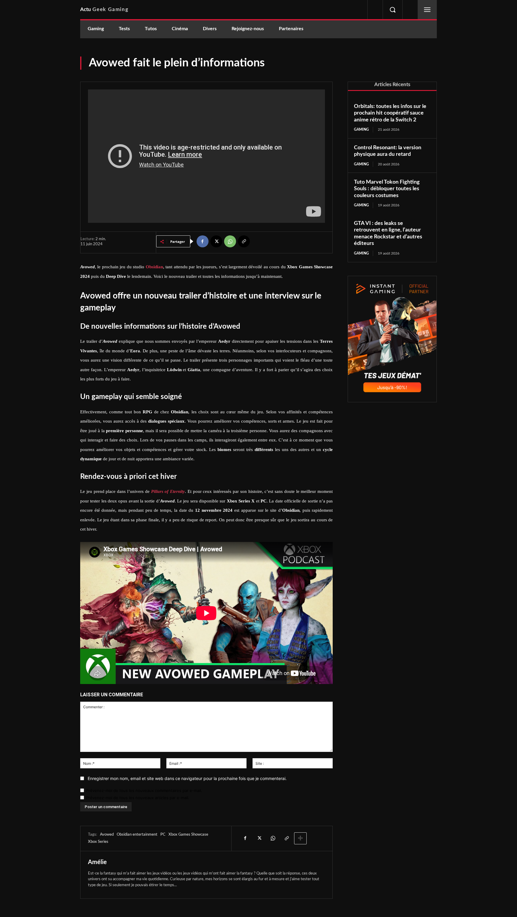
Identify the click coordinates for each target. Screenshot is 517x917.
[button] (392, 9)
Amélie (97, 862)
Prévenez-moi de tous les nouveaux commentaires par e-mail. (144, 790)
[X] (216, 241)
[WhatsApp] (230, 241)
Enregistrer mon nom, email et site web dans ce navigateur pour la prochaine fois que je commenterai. (187, 778)
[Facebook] (203, 241)
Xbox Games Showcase (188, 835)
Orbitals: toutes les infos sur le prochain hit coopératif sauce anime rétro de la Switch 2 (390, 113)
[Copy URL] (244, 241)
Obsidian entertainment (137, 835)
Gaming (361, 129)
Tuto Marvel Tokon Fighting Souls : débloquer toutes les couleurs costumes (387, 188)
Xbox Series (98, 842)
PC (162, 835)
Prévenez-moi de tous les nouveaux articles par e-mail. (137, 797)
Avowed (107, 835)
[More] (300, 838)
